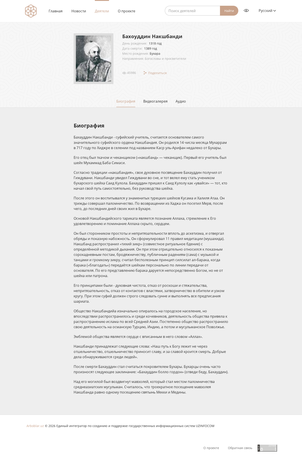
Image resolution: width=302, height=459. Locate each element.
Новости (78, 11)
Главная (56, 11)
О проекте (126, 11)
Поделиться (157, 73)
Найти (229, 11)
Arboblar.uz (35, 426)
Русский (266, 10)
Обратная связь (240, 448)
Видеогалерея (155, 101)
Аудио (181, 101)
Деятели (102, 11)
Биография (125, 101)
